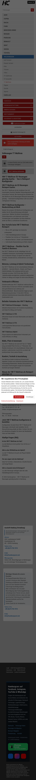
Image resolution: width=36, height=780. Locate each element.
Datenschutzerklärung (8, 401)
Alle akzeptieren (19, 397)
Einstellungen (29, 397)
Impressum (19, 401)
